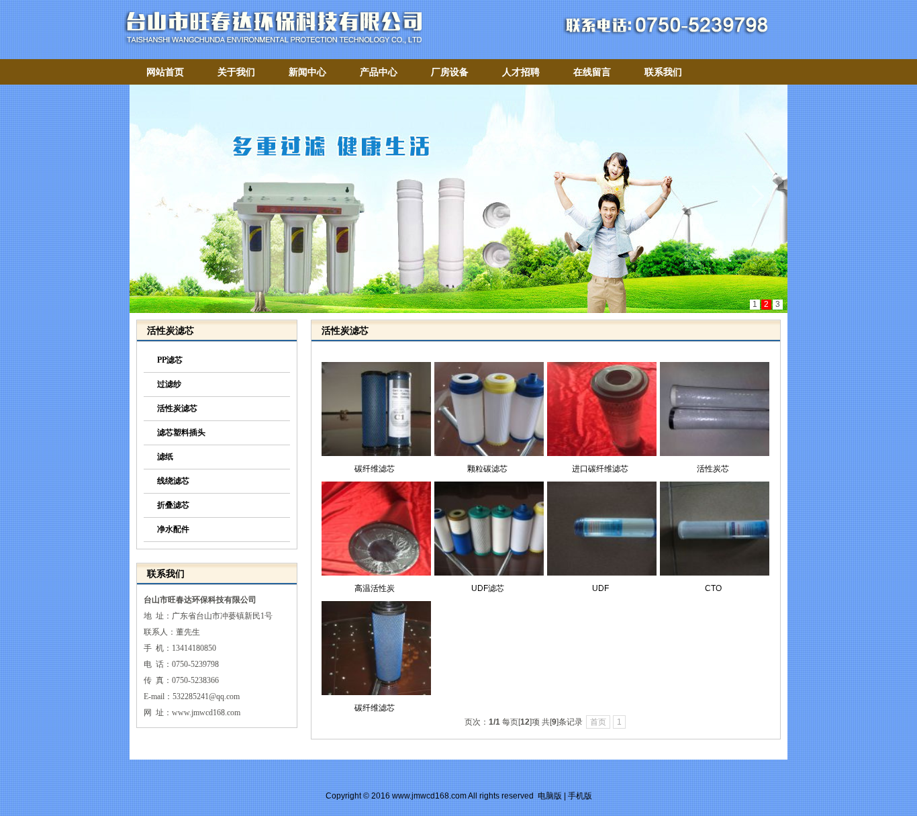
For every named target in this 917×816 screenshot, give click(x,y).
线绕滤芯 (173, 481)
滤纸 (165, 456)
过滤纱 (169, 384)
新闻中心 (307, 71)
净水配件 (173, 529)
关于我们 (236, 71)
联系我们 (663, 71)
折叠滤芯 (173, 505)
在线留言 (592, 71)
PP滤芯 (170, 360)
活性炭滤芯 (177, 408)
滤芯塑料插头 (181, 432)
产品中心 (378, 71)
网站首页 (165, 71)
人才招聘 (521, 71)
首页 (598, 722)
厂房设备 (450, 71)
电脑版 (550, 796)
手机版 (580, 796)
